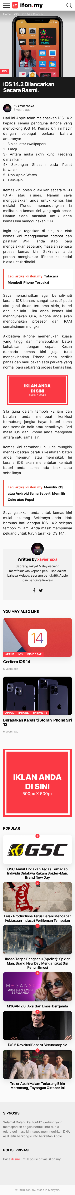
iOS (20, 654)
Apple (9, 654)
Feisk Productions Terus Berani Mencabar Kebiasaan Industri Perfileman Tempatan (37, 918)
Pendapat (34, 654)
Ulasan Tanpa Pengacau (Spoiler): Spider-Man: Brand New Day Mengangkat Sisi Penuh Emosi (37, 963)
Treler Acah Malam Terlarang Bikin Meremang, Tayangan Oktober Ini (37, 1086)
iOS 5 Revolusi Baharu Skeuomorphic (37, 1045)
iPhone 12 (40, 712)
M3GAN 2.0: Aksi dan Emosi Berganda (37, 1006)
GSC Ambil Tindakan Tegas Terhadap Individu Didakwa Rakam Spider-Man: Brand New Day (37, 873)
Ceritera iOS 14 (16, 661)
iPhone (23, 712)
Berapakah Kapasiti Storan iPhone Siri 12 (37, 722)
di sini (15, 1159)
